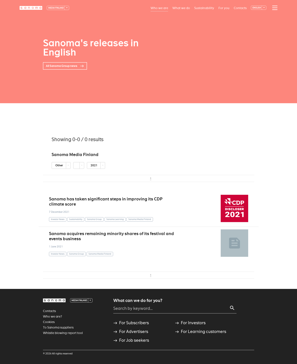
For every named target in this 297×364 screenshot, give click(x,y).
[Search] (232, 308)
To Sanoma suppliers (58, 327)
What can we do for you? (137, 300)
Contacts (240, 8)
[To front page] (31, 8)
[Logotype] (54, 300)
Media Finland (56, 8)
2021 (94, 165)
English (256, 7)
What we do (181, 8)
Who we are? (52, 316)
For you (223, 8)
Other (59, 165)
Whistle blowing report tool (63, 333)
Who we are (159, 8)
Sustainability (204, 8)
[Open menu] (274, 7)
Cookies (49, 322)
